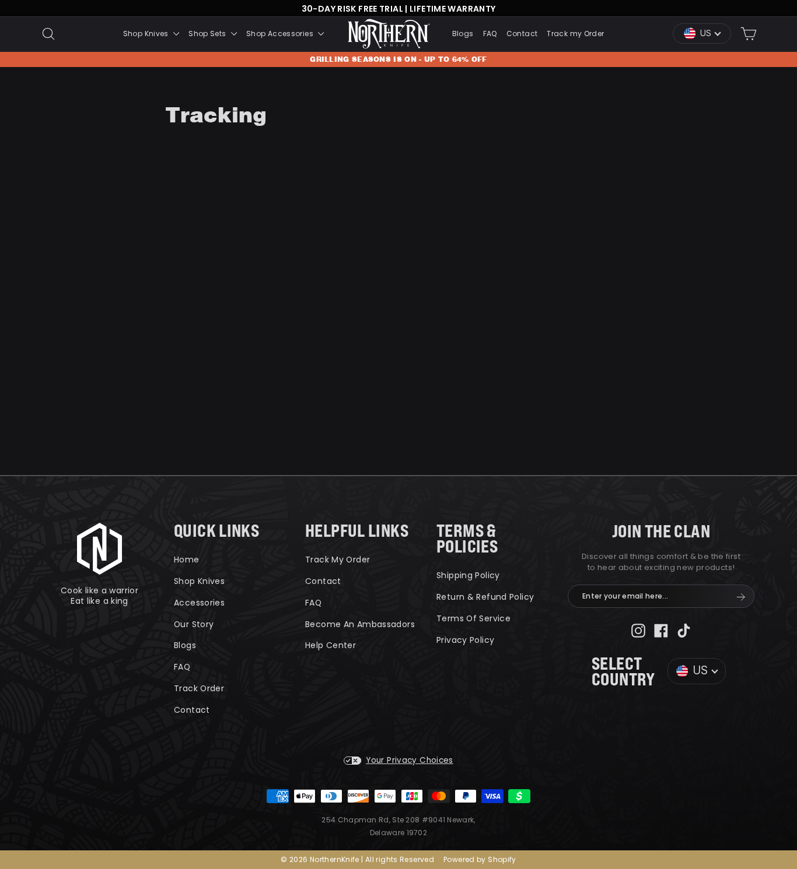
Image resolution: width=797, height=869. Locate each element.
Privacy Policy (465, 640)
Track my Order (575, 33)
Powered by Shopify (479, 859)
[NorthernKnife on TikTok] (684, 630)
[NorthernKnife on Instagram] (638, 630)
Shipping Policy (468, 575)
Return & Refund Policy (485, 597)
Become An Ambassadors (360, 624)
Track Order (199, 688)
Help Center (330, 645)
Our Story (194, 624)
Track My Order (337, 559)
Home (187, 559)
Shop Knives (147, 33)
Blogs (463, 33)
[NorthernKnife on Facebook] (661, 630)
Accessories (199, 602)
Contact (522, 33)
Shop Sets (208, 33)
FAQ (490, 33)
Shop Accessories (280, 33)
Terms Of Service (473, 618)
